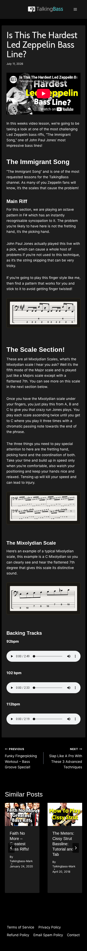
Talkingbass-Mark (21, 861)
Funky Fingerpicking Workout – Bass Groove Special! (21, 758)
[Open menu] (75, 9)
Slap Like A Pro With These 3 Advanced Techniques (65, 758)
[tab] (35, 896)
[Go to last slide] (11, 848)
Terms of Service (20, 927)
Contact (73, 935)
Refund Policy (18, 935)
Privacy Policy (49, 927)
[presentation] (22, 814)
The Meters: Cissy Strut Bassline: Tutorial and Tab (63, 844)
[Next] (75, 848)
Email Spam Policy (48, 935)
